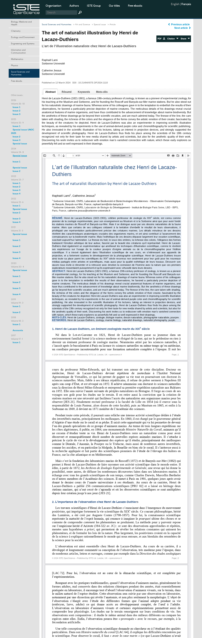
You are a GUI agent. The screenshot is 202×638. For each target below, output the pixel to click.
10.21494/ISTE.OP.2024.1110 (93, 82)
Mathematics (17, 59)
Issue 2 (16, 110)
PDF (160, 38)
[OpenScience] (26, 8)
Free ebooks (135, 5)
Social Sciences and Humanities (20, 73)
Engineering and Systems (22, 43)
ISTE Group (94, 5)
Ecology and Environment (23, 37)
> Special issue (98, 24)
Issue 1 (16, 107)
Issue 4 (16, 193)
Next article (181, 28)
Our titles (114, 5)
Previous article (180, 24)
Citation (171, 38)
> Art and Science (81, 24)
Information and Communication (18, 51)
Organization (53, 5)
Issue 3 (16, 114)
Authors (74, 5)
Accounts (18, 330)
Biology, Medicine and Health (21, 23)
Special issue (20, 143)
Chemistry (16, 31)
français (186, 4)
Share (184, 38)
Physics (14, 65)
